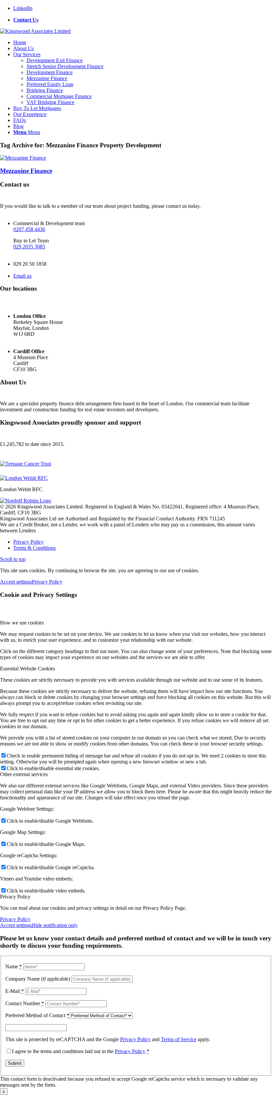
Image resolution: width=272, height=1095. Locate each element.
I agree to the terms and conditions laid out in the (80, 1051)
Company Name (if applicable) (37, 979)
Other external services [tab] (24, 774)
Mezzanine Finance (26, 170)
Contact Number (24, 1003)
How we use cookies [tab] (22, 622)
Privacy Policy (47, 582)
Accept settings (16, 582)
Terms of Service (178, 1039)
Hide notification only (55, 925)
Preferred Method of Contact (37, 1015)
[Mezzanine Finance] (23, 158)
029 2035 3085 (29, 246)
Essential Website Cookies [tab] (27, 668)
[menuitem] (142, 20)
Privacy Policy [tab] (15, 896)
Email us (22, 276)
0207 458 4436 (29, 229)
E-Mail (14, 991)
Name (13, 966)
